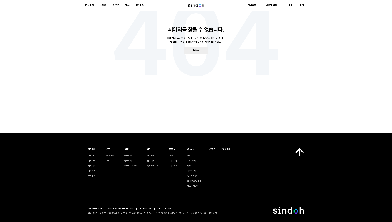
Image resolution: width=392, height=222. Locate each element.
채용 (189, 155)
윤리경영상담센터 (194, 181)
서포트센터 (191, 160)
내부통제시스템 (145, 208)
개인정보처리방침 (95, 208)
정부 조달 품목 (152, 165)
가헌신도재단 (192, 170)
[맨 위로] (299, 152)
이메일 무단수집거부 (165, 208)
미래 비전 (91, 165)
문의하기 (171, 155)
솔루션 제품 (128, 160)
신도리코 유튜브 (193, 176)
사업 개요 (91, 155)
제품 (127, 5)
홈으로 (196, 50)
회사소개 (89, 5)
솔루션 (116, 5)
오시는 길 (91, 176)
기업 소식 (91, 170)
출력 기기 (150, 160)
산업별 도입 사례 (130, 165)
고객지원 (140, 5)
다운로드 (212, 149)
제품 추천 (150, 155)
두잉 (107, 160)
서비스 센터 (172, 165)
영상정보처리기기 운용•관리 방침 (120, 208)
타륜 (189, 165)
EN (302, 5)
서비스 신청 (172, 160)
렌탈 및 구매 (225, 149)
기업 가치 (91, 160)
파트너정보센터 (193, 186)
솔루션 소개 (128, 155)
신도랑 (103, 5)
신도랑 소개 (110, 155)
